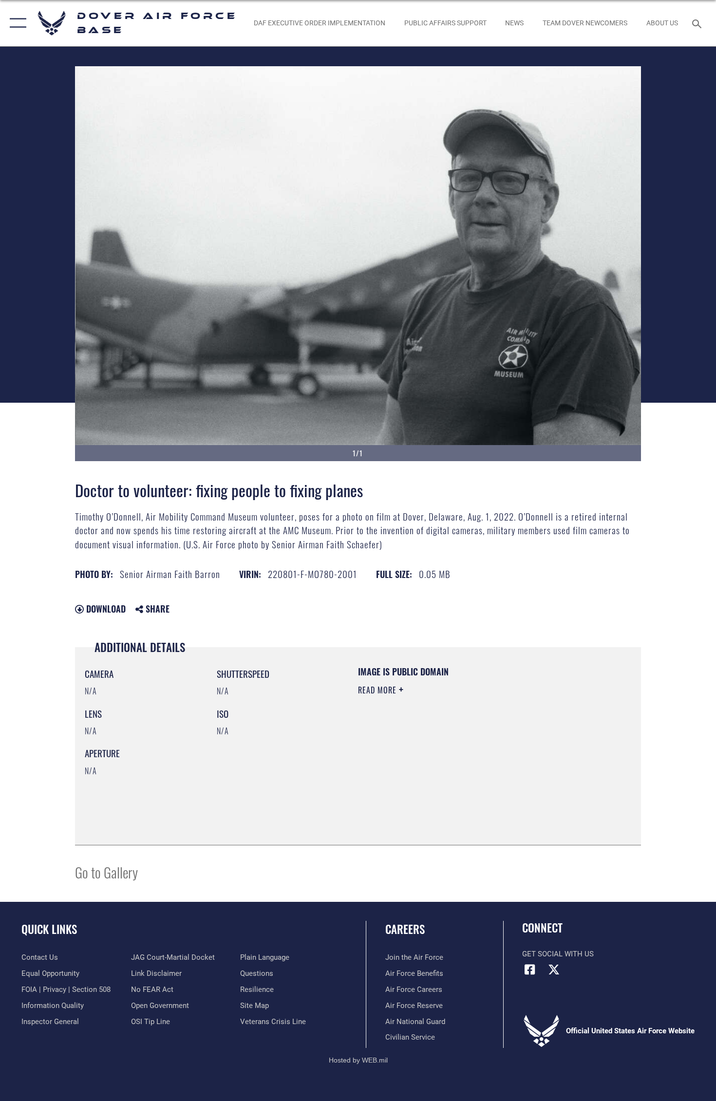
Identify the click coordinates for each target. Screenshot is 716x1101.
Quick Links (49, 929)
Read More (378, 690)
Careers (405, 929)
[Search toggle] (698, 23)
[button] (16, 23)
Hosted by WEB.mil (358, 1060)
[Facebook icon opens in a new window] (529, 969)
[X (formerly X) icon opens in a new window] (553, 969)
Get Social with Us (558, 954)
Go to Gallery (106, 871)
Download (105, 608)
